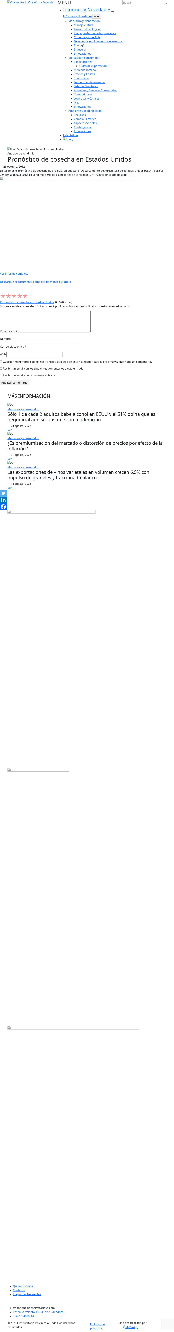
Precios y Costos (84, 74)
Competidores (83, 94)
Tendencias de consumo (89, 82)
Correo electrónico (13, 346)
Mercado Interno (85, 70)
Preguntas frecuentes (27, 1294)
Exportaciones (83, 62)
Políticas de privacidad (97, 1326)
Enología (79, 45)
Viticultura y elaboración (84, 21)
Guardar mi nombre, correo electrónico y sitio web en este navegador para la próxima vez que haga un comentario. (77, 362)
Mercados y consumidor (84, 58)
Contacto (19, 1290)
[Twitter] (3, 493)
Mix (76, 102)
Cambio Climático (85, 119)
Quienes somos (23, 1286)
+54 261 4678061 (23, 1316)
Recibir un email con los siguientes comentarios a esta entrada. (43, 368)
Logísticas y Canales (86, 98)
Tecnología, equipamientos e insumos (98, 41)
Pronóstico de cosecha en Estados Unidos (27, 302)
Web (3, 354)
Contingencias (83, 127)
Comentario (9, 331)
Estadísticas (70, 135)
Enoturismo (81, 78)
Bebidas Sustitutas (86, 86)
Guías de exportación (93, 66)
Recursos (80, 115)
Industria (80, 49)
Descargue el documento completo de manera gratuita (35, 282)
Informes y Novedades (87, 9)
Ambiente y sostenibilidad (85, 111)
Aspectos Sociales (85, 123)
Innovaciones (82, 53)
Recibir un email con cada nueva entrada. (29, 375)
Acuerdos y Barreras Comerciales (95, 90)
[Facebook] (3, 506)
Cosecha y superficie (87, 37)
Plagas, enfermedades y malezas (95, 33)
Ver (9, 430)
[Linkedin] (3, 500)
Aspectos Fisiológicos (87, 29)
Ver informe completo (14, 273)
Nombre (6, 339)
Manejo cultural (84, 25)
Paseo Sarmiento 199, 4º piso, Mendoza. (38, 1312)
